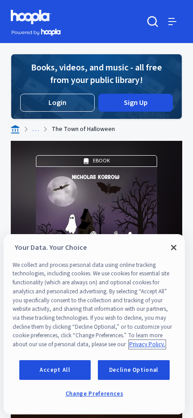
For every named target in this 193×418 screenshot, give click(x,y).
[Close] (174, 247)
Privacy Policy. (147, 344)
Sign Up (136, 103)
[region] (94, 324)
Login (57, 103)
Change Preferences (94, 394)
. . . (35, 129)
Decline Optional (134, 370)
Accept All (54, 370)
